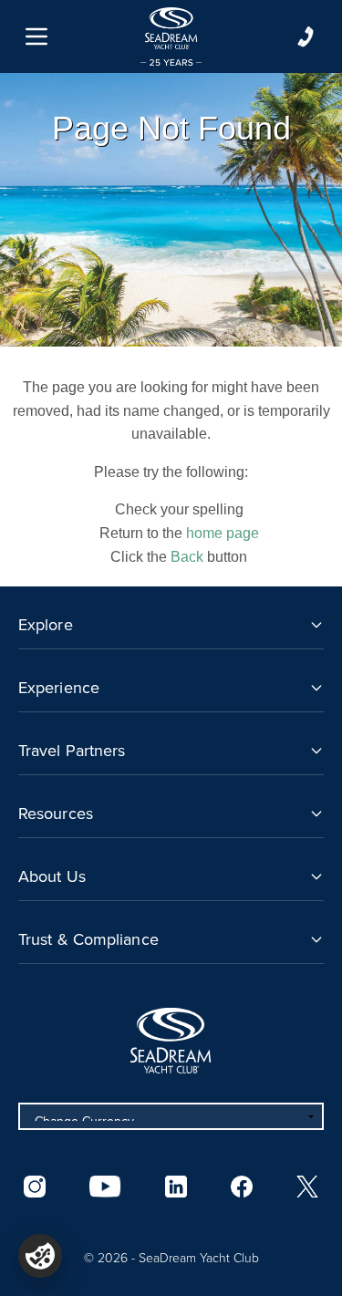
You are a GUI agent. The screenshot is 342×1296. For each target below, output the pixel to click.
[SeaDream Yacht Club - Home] (170, 1040)
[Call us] (305, 36)
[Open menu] (36, 36)
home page (222, 533)
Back (187, 557)
